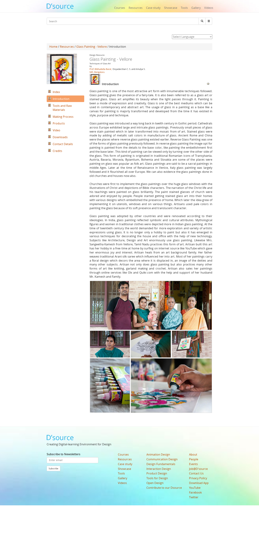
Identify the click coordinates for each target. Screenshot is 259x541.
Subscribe (53, 468)
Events (193, 464)
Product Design (156, 473)
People (193, 459)
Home (53, 47)
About (193, 454)
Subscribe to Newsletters (63, 454)
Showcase (170, 8)
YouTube (195, 488)
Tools (184, 8)
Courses (119, 8)
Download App (199, 483)
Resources (136, 8)
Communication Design (162, 459)
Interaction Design (158, 469)
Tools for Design (157, 478)
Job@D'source (198, 469)
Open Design (155, 483)
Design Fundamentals (160, 464)
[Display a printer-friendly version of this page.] (208, 83)
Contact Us (196, 473)
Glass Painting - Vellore (91, 47)
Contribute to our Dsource (164, 488)
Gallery (196, 8)
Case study (153, 8)
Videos (208, 8)
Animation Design (158, 454)
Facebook (195, 492)
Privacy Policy (198, 478)
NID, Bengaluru (97, 72)
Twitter (193, 497)
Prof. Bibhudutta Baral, (101, 69)
